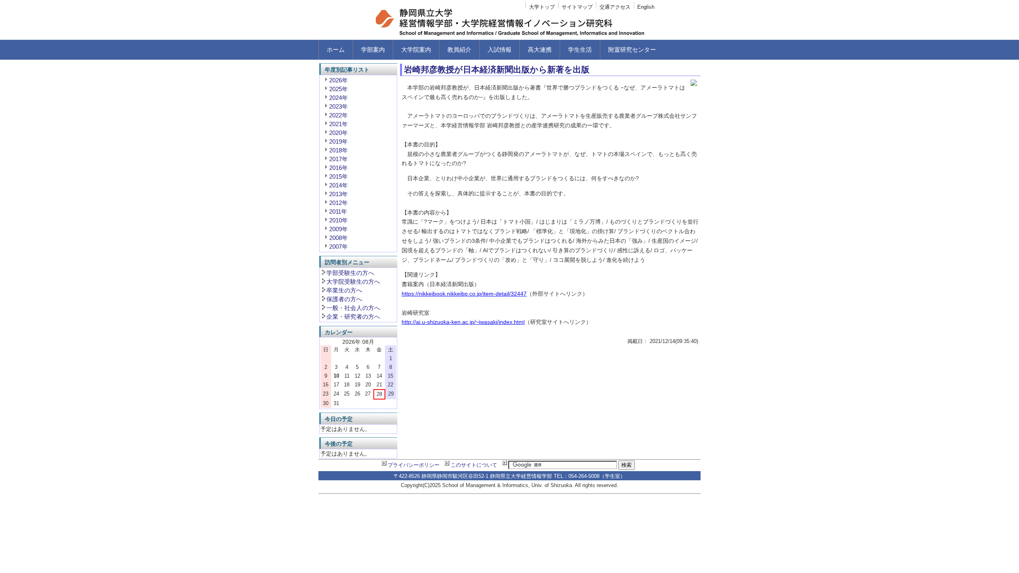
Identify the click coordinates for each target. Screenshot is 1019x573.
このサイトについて (474, 465)
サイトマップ (577, 7)
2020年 (338, 132)
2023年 (338, 106)
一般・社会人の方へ (353, 307)
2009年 (338, 229)
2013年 (338, 194)
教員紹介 (459, 49)
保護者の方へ (344, 299)
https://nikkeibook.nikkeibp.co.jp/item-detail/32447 (464, 293)
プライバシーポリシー (413, 465)
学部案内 (373, 49)
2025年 (338, 89)
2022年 (338, 115)
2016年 (338, 167)
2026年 (338, 80)
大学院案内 (416, 49)
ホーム (336, 49)
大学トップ (542, 7)
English (645, 7)
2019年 (338, 141)
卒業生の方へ (344, 290)
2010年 (338, 220)
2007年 (338, 246)
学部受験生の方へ (350, 272)
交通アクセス (615, 7)
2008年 (338, 237)
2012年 (338, 202)
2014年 (338, 185)
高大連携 (540, 49)
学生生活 (580, 49)
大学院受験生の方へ (353, 281)
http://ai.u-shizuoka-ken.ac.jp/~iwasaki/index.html (463, 322)
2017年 (338, 159)
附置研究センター (632, 49)
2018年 (338, 150)
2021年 (338, 124)
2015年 (338, 176)
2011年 (338, 211)
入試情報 (499, 49)
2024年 (338, 97)
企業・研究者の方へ (353, 316)
